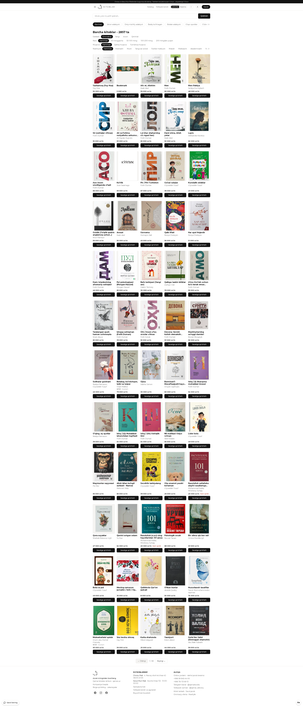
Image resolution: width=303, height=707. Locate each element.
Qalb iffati (169, 232)
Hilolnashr (119, 49)
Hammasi (104, 41)
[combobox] (145, 16)
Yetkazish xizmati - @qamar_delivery (189, 688)
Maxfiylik (192, 694)
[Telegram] (95, 692)
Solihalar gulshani (102, 382)
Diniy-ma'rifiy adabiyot (134, 24)
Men (166, 85)
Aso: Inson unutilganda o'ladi (102, 184)
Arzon (125, 37)
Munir (129, 49)
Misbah (172, 49)
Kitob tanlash (179, 691)
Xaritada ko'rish (139, 687)
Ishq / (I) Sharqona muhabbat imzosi (197, 383)
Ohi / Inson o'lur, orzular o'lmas (148, 333)
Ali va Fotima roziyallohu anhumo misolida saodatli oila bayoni (127, 134)
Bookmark (122, 85)
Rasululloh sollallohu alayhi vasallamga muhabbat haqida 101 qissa (198, 484)
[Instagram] (100, 692)
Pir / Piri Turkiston (149, 183)
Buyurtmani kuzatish (141, 693)
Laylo (191, 133)
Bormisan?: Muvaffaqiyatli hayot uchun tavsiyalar (174, 383)
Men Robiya (194, 85)
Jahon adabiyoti (113, 24)
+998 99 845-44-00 (182, 678)
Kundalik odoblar (196, 183)
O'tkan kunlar (171, 587)
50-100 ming (132, 41)
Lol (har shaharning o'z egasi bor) (150, 134)
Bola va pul (98, 587)
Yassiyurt (169, 637)
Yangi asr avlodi (141, 49)
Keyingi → (161, 661)
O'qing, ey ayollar (101, 433)
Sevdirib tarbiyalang (150, 483)
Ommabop (106, 37)
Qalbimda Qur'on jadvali (149, 588)
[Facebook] (106, 692)
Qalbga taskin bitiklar (175, 282)
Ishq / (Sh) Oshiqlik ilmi (149, 434)
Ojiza (143, 382)
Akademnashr (196, 49)
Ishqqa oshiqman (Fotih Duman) (125, 333)
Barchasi (98, 24)
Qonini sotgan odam (127, 535)
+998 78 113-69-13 (181, 682)
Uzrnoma (145, 232)
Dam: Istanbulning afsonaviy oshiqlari (102, 283)
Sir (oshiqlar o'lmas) (103, 133)
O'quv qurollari (191, 24)
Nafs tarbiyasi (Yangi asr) (150, 283)
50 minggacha (117, 41)
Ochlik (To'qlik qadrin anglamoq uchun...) (103, 233)
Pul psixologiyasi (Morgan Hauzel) (125, 283)
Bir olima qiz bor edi (198, 535)
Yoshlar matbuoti (158, 49)
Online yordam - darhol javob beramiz (189, 675)
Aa (298, 702)
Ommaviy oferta (180, 694)
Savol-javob (190, 691)
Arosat (120, 232)
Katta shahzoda (148, 637)
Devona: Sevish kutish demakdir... (173, 333)
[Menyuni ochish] (95, 7)
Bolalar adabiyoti (174, 24)
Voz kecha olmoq (125, 637)
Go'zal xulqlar (171, 183)
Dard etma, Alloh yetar (172, 134)
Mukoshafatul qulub (103, 637)
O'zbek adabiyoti (209, 24)
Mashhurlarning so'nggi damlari (196, 333)
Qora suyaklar (100, 535)
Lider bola (193, 433)
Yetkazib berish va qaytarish (144, 690)
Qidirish (204, 16)
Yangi (117, 37)
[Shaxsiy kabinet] (197, 7)
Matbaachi (182, 49)
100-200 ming (147, 41)
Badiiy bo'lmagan (155, 24)
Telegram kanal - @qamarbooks (187, 685)
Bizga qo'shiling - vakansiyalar (105, 687)
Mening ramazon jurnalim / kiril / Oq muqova (126, 588)
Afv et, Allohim (147, 85)
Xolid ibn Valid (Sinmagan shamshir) (198, 638)
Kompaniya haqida (100, 684)
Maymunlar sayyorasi (103, 483)
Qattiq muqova (120, 45)
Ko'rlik (120, 183)
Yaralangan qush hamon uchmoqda (102, 333)
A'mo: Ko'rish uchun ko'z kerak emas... (198, 283)
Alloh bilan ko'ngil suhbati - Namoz (126, 484)
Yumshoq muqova (137, 45)
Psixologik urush (172, 535)
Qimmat (134, 37)
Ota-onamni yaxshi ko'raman (173, 484)
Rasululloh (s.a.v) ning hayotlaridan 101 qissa (151, 536)
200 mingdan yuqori (164, 41)
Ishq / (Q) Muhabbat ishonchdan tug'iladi (127, 434)
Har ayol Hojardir (196, 232)
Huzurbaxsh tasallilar (198, 587)
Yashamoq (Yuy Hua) (103, 85)
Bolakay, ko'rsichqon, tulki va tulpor (127, 383)
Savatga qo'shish (104, 96)
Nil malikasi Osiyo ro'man (173, 434)
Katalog (150, 7)
